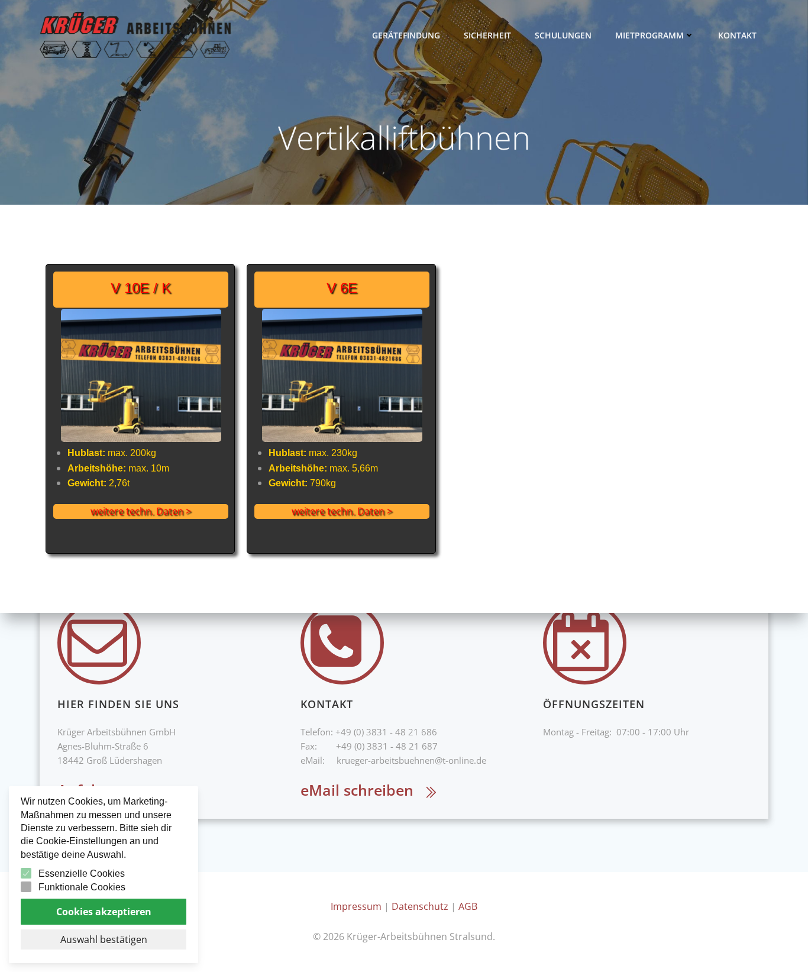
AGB (467, 906)
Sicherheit (487, 35)
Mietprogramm (649, 35)
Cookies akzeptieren (103, 911)
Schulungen (563, 35)
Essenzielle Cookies (81, 873)
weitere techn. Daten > (141, 511)
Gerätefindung (406, 35)
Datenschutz (420, 906)
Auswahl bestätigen (103, 939)
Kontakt (737, 35)
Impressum (356, 906)
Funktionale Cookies (81, 887)
